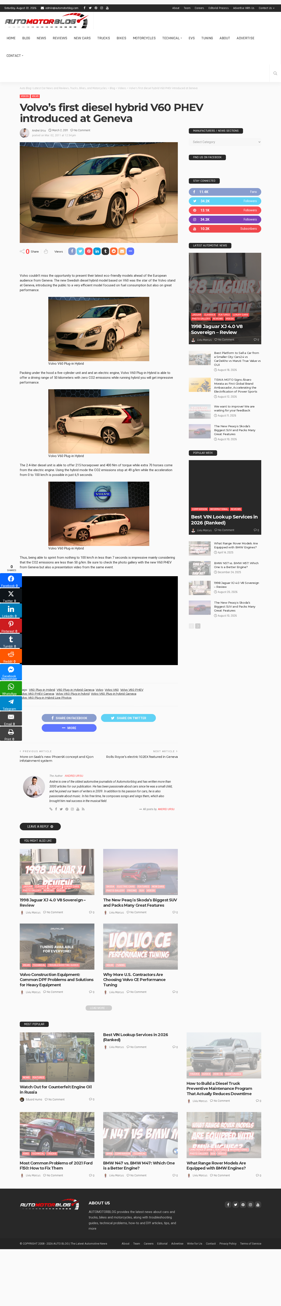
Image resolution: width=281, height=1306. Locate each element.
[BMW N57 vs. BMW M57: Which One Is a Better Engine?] (200, 568)
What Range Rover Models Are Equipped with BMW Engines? (216, 1166)
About (175, 8)
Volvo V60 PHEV (131, 689)
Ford (26, 1153)
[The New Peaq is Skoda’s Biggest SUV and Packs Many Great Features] (140, 872)
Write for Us (194, 1243)
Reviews (60, 38)
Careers (199, 8)
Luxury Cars (71, 886)
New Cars (82, 38)
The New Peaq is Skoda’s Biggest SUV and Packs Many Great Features (140, 903)
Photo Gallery (32, 890)
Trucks (103, 38)
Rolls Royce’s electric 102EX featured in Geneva (142, 757)
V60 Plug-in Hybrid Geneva (75, 689)
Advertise (245, 38)
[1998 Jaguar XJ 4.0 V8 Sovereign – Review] (57, 872)
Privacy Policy (228, 1243)
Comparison (199, 509)
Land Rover (197, 1149)
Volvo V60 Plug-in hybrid (73, 693)
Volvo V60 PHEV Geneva (37, 693)
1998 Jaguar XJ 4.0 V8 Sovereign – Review (217, 329)
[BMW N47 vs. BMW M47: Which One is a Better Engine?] (140, 1135)
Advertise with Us (244, 8)
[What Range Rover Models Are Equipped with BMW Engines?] (200, 548)
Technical (171, 38)
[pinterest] (225, 210)
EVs (192, 38)
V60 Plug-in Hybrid (42, 689)
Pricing (131, 890)
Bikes (121, 38)
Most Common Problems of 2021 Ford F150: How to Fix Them (56, 1166)
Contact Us (265, 8)
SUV (141, 890)
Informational (219, 509)
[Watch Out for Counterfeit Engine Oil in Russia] (57, 1057)
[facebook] (225, 192)
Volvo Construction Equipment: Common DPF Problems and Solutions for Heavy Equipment (56, 979)
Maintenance (233, 1074)
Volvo (35, 96)
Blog (26, 38)
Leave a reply (38, 826)
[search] (275, 73)
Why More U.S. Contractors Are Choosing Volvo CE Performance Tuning (134, 979)
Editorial (162, 1243)
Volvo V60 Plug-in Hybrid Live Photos (46, 697)
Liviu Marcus (33, 912)
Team (187, 8)
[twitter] (225, 201)
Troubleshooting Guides (63, 965)
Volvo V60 (112, 689)
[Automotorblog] (46, 20)
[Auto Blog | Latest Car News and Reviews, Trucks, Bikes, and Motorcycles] (50, 1204)
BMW (109, 1153)
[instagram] (225, 219)
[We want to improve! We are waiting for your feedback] (200, 411)
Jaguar (27, 886)
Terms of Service (250, 1243)
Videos (25, 96)
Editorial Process (219, 8)
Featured (55, 886)
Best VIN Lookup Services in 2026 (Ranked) (224, 520)
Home (11, 38)
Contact (14, 55)
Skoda (110, 886)
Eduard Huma (34, 1099)
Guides (206, 1074)
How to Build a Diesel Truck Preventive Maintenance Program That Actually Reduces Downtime (219, 1088)
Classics (40, 886)
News (41, 38)
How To (217, 1074)
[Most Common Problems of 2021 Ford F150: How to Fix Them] (57, 1135)
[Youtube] (225, 229)
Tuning (207, 38)
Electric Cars (126, 886)
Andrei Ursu (39, 130)
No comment (82, 130)
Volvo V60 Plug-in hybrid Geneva (113, 693)
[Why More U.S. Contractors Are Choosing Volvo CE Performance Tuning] (140, 947)
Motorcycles (144, 38)
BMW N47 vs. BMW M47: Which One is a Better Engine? (139, 1166)
